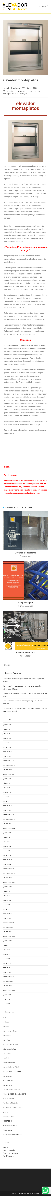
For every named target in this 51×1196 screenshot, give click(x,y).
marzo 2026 (7, 747)
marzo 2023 (7, 909)
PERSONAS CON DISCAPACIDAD (14, 1094)
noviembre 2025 (8, 765)
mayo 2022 (7, 954)
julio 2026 (6, 729)
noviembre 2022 (8, 927)
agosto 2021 (7, 995)
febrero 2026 (7, 752)
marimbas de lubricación (12, 1071)
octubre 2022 (7, 932)
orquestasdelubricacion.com (28, 493)
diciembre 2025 (8, 761)
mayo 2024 (7, 846)
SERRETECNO (7, 1121)
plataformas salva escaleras (13, 1107)
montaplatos (8, 93)
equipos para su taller (10, 1044)
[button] (45, 1190)
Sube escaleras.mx (29, 487)
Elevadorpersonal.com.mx (36, 484)
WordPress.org (8, 1156)
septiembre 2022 (9, 936)
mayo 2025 (7, 792)
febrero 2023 (7, 914)
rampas (5, 1112)
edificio (5, 1017)
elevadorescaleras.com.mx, (35, 480)
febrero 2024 (7, 860)
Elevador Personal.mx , (13, 487)
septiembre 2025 (9, 774)
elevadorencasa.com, (32, 490)
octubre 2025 (7, 770)
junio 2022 (6, 950)
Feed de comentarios (10, 1153)
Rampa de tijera (25, 602)
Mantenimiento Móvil (11, 1067)
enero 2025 (7, 810)
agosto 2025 (7, 779)
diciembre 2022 (8, 923)
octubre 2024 (7, 824)
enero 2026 (7, 756)
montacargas (7, 1076)
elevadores (21, 91)
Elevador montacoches (25, 552)
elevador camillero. (9, 1031)
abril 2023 (6, 905)
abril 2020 (6, 1004)
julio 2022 (6, 945)
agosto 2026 (7, 725)
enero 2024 (7, 864)
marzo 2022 (7, 963)
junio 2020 (6, 999)
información (35, 91)
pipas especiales (8, 1098)
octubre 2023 (7, 878)
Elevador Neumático (25, 652)
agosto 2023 (7, 887)
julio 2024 (6, 837)
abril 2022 (6, 959)
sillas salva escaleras (10, 1125)
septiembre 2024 (9, 828)
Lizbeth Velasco (13, 88)
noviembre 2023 (8, 873)
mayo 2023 (7, 900)
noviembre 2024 (8, 819)
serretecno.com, (16, 490)
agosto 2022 (7, 941)
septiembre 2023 (9, 882)
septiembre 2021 (9, 990)
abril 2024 (6, 851)
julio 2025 (6, 783)
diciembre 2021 (8, 977)
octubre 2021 (7, 986)
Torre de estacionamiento (12, 1134)
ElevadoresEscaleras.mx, (14, 480)
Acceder (5, 1147)
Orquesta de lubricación (11, 1089)
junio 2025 (6, 788)
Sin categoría (23, 93)
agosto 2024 (7, 833)
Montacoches (8, 1080)
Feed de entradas (9, 1150)
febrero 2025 (7, 806)
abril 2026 (6, 743)
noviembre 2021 (8, 981)
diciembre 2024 (8, 815)
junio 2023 (6, 896)
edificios (6, 1022)
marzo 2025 (7, 801)
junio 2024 (6, 842)
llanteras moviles (9, 1062)
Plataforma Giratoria (10, 1103)
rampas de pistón (9, 1116)
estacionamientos (9, 1049)
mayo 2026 (7, 738)
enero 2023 (7, 918)
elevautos (6, 1040)
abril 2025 (6, 797)
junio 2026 (6, 734)
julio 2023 (6, 891)
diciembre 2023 (8, 869)
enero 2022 (7, 972)
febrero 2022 (7, 968)
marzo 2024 (7, 855)
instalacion (7, 1058)
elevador (10, 91)
